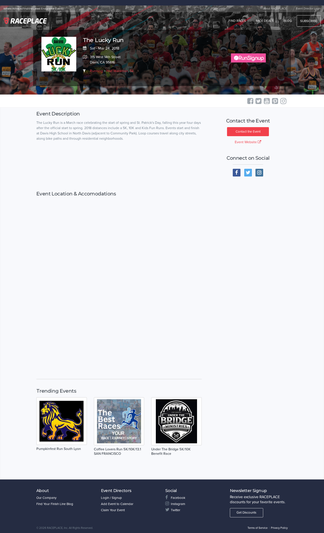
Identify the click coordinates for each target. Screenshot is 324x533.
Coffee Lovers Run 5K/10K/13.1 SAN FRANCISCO (117, 451)
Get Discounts (246, 512)
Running (96, 71)
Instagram (178, 504)
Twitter (175, 510)
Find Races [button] (237, 21)
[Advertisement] (119, 166)
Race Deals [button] (265, 21)
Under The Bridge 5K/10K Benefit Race (171, 451)
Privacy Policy (279, 528)
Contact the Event (248, 132)
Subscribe (308, 21)
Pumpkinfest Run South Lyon (58, 449)
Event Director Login (308, 8)
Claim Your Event (113, 510)
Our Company (46, 498)
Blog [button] (287, 21)
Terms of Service (258, 528)
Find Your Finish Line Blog (54, 504)
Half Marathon (117, 71)
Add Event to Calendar (117, 504)
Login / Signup (111, 498)
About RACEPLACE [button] (275, 8)
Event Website (246, 142)
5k (132, 71)
